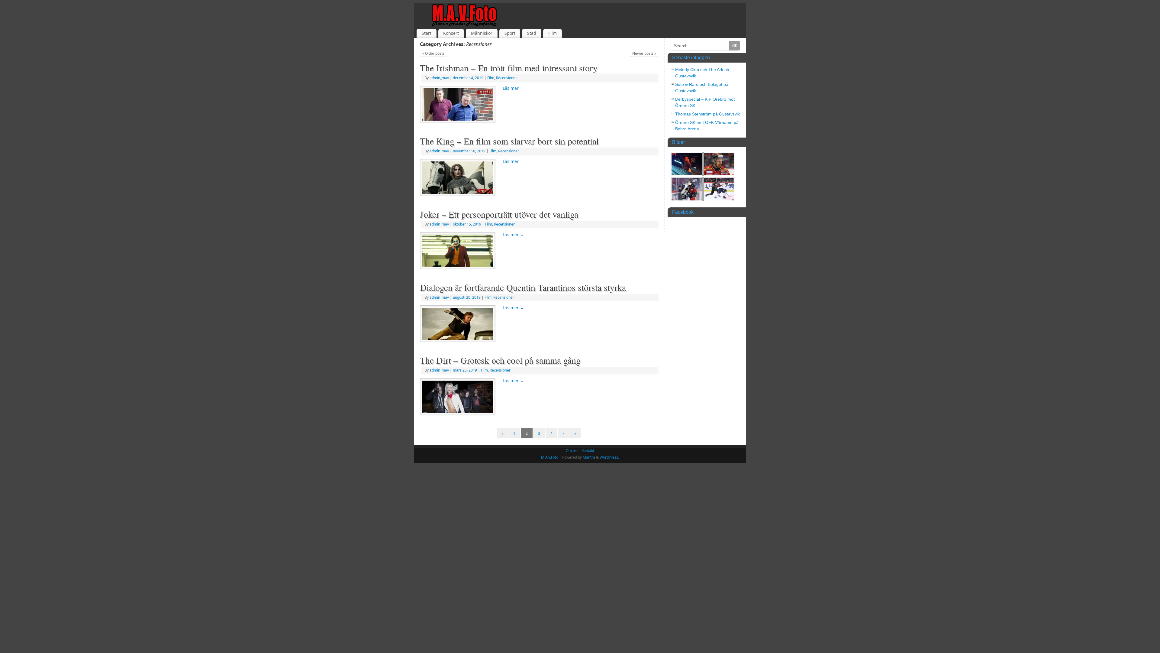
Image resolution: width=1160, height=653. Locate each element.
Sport (509, 33)
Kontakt (588, 450)
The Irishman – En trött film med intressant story (509, 68)
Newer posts (644, 53)
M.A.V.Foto (549, 457)
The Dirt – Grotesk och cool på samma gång (500, 360)
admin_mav (439, 77)
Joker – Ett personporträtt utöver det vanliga (499, 214)
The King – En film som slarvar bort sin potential (509, 141)
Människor (481, 33)
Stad (531, 33)
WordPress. (609, 457)
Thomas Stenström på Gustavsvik (707, 114)
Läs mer (513, 88)
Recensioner (506, 77)
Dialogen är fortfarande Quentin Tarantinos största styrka (523, 287)
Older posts (433, 53)
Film (552, 33)
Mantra (589, 457)
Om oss (572, 450)
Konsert (451, 33)
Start (426, 33)
